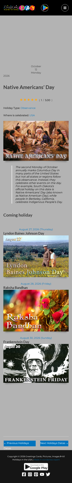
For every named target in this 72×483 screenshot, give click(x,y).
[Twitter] (48, 474)
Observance (28, 108)
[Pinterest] (36, 474)
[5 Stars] (36, 99)
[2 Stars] (25, 99)
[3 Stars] (28, 99)
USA (32, 115)
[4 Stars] (32, 99)
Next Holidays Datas (54, 443)
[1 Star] (21, 99)
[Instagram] (30, 474)
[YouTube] (42, 474)
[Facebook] (24, 474)
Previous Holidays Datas (16, 444)
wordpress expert (51, 459)
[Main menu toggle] (65, 8)
